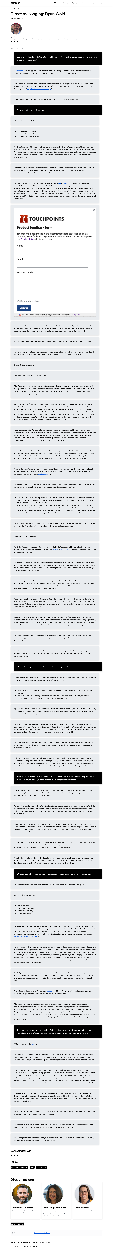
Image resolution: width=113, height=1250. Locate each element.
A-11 (59, 183)
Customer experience (19, 1167)
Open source (41, 1167)
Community (76, 3)
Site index (14, 1246)
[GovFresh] (15, 3)
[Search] (101, 3)
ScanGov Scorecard (29, 1246)
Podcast (66, 3)
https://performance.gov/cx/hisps (39, 89)
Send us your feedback (42, 1233)
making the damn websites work (25, 936)
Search (48, 1242)
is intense (50, 991)
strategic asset (43, 474)
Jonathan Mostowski (23, 1207)
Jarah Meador (82, 1207)
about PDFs (67, 183)
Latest (58, 3)
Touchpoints (18, 70)
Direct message (16, 8)
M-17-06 (55, 549)
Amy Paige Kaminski (54, 1207)
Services (87, 3)
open (33, 1044)
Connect (95, 3)
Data (32, 1167)
